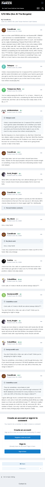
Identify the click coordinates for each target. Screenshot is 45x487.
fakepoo (10, 65)
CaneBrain (7, 19)
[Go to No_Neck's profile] (4, 220)
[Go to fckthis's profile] (4, 261)
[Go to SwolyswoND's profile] (4, 295)
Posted (14, 31)
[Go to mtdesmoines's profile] (4, 111)
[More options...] (41, 30)
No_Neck (11, 219)
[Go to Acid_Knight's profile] (4, 174)
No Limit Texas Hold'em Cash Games (25, 21)
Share (23, 464)
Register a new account (22, 437)
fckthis (10, 260)
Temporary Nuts (14, 89)
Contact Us (22, 484)
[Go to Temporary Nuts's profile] (4, 90)
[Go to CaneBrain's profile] (4, 30)
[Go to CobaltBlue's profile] (4, 280)
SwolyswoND (12, 294)
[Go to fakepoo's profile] (4, 67)
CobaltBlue (11, 279)
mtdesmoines (12, 110)
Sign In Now (22, 451)
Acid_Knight (12, 173)
